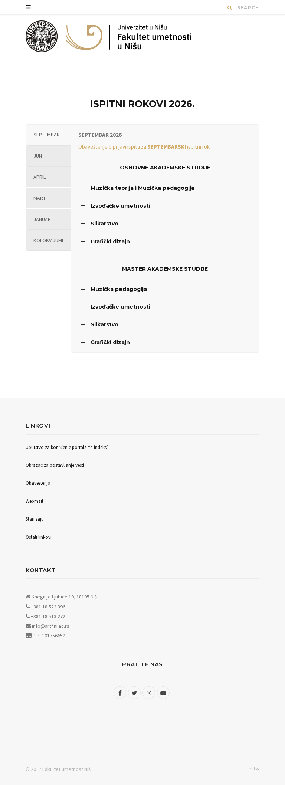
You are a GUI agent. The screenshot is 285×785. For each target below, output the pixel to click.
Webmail (34, 501)
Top (255, 768)
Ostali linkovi (39, 537)
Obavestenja (38, 483)
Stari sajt (34, 519)
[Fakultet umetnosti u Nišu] (42, 38)
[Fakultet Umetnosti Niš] (129, 39)
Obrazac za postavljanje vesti (55, 465)
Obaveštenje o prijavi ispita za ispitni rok (144, 146)
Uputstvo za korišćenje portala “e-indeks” (67, 447)
